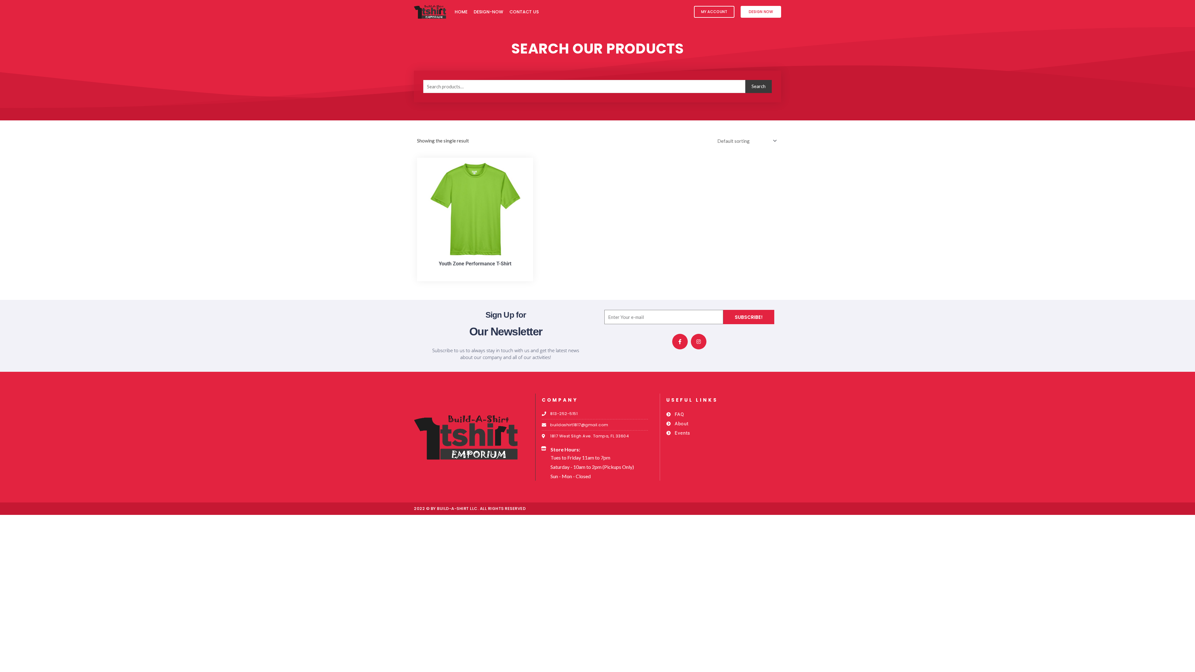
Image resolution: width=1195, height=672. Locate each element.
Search (759, 86)
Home (461, 12)
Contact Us (524, 12)
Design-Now (488, 12)
